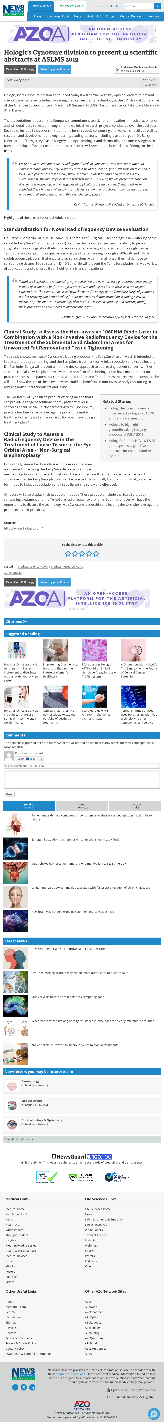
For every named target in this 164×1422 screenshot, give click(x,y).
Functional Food (16, 1214)
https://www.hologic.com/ (23, 528)
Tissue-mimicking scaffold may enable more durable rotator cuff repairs (79, 973)
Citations (14, 621)
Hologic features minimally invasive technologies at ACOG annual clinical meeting (131, 413)
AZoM (89, 1302)
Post (9, 794)
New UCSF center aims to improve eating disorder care (68, 949)
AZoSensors (93, 1328)
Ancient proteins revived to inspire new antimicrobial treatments (74, 1045)
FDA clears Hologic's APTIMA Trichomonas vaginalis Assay (96, 714)
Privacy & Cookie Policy (21, 1343)
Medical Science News (33, 566)
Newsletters (14, 1317)
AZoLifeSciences (95, 1348)
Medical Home (41, 6)
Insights (11, 1240)
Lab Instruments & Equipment (105, 1219)
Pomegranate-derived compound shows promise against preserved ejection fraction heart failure (91, 817)
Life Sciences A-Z (96, 1225)
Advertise (12, 1328)
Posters (10, 1271)
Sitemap (11, 1322)
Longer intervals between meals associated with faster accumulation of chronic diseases (90, 887)
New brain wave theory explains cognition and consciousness (72, 912)
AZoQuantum (94, 1338)
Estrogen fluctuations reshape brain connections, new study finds (75, 839)
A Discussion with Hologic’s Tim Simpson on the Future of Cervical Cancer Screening (139, 670)
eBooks (10, 1266)
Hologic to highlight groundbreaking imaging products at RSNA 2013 (127, 429)
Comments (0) (13, 572)
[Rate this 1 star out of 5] (68, 553)
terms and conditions (70, 1374)
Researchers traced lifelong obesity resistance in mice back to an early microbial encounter (92, 1021)
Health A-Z (13, 1225)
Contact (11, 1333)
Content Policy (15, 1348)
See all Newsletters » (19, 1139)
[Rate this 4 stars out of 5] (89, 553)
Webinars (91, 1245)
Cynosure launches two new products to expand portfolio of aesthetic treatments (59, 716)
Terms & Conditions (19, 1338)
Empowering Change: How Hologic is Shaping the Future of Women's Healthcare (60, 670)
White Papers (14, 1230)
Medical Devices (16, 1256)
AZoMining (92, 1333)
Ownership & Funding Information (29, 1354)
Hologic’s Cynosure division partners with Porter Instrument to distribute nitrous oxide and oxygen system (22, 672)
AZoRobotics (93, 1322)
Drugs (10, 1261)
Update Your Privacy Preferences (132, 1390)
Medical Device (31, 1101)
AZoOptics (92, 1317)
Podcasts (11, 1277)
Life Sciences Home (70, 6)
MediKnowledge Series (21, 1245)
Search (10, 1312)
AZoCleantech (94, 1312)
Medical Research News (67, 566)
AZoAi (89, 1354)
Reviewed (150, 85)
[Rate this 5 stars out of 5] (96, 553)
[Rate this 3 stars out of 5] (82, 553)
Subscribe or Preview (34, 1085)
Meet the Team (16, 1307)
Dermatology (30, 1081)
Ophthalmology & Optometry (41, 1120)
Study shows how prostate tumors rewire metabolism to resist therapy (78, 863)
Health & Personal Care (21, 1251)
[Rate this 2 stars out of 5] (75, 553)
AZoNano (91, 1307)
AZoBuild (91, 1343)
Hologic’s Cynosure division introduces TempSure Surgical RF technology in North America (22, 716)
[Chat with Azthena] (154, 1414)
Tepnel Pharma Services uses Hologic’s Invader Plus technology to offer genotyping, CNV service (139, 716)
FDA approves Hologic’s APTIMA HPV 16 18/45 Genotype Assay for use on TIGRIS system (100, 670)
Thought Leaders (17, 1235)
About (10, 1302)
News (9, 1219)
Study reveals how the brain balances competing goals (68, 997)
